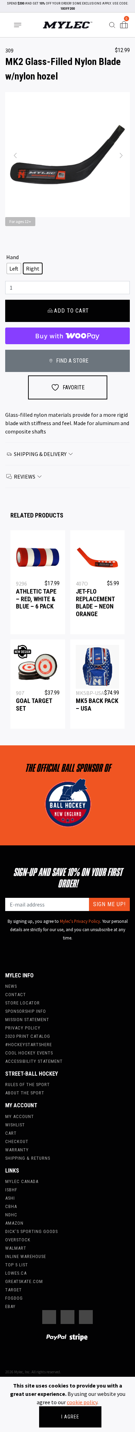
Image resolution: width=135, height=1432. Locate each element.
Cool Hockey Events (29, 1053)
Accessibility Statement (34, 1061)
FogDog (14, 1298)
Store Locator (22, 1002)
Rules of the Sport (27, 1084)
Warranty (17, 1149)
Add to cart (71, 310)
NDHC (11, 1214)
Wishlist (15, 1124)
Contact (15, 994)
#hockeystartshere (28, 1044)
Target (13, 1289)
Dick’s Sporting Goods (31, 1231)
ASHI (10, 1198)
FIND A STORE (71, 360)
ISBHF (11, 1189)
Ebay (10, 1306)
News (11, 986)
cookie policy (82, 1402)
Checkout (16, 1141)
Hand (12, 257)
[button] (14, 154)
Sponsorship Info (25, 1011)
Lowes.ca (16, 1273)
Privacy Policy (22, 1027)
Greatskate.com (24, 1281)
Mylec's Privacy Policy (80, 921)
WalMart (15, 1248)
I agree (70, 1416)
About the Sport (24, 1092)
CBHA (11, 1206)
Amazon (14, 1223)
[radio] (14, 268)
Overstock (17, 1239)
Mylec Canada (21, 1181)
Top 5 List (16, 1264)
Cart (11, 1133)
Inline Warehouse (25, 1256)
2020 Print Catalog (27, 1036)
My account (19, 1116)
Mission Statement (27, 1019)
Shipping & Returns (27, 1158)
